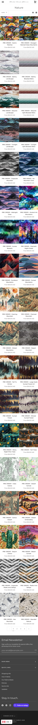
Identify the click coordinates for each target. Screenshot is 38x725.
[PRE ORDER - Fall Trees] (28, 435)
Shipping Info (6, 673)
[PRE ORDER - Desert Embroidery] (28, 503)
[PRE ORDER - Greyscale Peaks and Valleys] (9, 571)
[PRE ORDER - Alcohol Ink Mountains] (28, 198)
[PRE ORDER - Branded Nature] (28, 605)
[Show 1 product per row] (33, 12)
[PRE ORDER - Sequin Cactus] (9, 537)
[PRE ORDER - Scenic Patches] (9, 28)
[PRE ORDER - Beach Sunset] (28, 537)
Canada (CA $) (8, 716)
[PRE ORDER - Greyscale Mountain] (9, 164)
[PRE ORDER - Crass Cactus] (9, 469)
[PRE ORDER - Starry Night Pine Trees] (9, 435)
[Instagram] (10, 705)
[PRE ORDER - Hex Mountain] (9, 605)
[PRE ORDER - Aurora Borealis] (9, 232)
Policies (4, 683)
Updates (4, 689)
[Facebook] (2, 705)
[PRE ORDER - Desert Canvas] (28, 469)
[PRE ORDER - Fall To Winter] (9, 367)
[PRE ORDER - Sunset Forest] (9, 401)
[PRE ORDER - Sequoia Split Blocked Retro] (28, 96)
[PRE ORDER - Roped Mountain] (28, 334)
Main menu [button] (6, 661)
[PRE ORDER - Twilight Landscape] (9, 130)
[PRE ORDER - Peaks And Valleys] (28, 571)
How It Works (6, 677)
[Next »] (29, 629)
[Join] (34, 650)
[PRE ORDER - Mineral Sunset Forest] (28, 401)
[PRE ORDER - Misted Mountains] (9, 334)
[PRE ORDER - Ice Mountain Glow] (28, 164)
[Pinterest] (6, 705)
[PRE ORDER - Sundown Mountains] (9, 266)
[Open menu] (5, 2)
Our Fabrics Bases (7, 680)
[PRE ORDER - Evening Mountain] (9, 300)
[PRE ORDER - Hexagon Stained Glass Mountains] (28, 28)
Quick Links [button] (6, 667)
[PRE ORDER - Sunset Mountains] (28, 266)
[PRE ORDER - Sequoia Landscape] (9, 96)
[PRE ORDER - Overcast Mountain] (28, 300)
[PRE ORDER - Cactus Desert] (9, 503)
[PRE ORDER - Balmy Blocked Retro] (28, 62)
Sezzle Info (5, 686)
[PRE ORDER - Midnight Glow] (9, 198)
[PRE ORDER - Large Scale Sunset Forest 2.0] (28, 367)
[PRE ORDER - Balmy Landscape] (9, 62)
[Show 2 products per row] (36, 12)
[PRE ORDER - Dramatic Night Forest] (28, 232)
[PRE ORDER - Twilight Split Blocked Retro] (28, 130)
